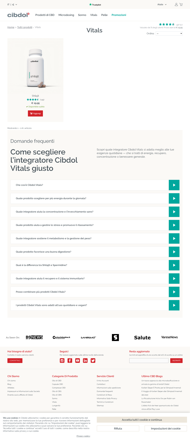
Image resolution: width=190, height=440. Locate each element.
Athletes (10, 388)
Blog (9, 384)
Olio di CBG (56, 391)
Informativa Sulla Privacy (107, 398)
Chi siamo (11, 381)
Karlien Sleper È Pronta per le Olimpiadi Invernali (161, 388)
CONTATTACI (15, 361)
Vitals (54, 402)
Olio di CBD (56, 381)
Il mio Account (103, 381)
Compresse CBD (59, 388)
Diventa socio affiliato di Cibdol (20, 395)
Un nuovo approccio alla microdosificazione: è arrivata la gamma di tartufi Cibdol (160, 382)
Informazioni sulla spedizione (109, 388)
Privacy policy (83, 436)
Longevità (56, 406)
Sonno (54, 398)
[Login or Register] (176, 4)
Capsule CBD (57, 384)
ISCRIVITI (176, 361)
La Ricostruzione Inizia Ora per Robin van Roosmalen (158, 400)
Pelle (54, 409)
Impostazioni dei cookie (166, 428)
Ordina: (150, 33)
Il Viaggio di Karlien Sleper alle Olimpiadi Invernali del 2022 (161, 393)
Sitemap (100, 406)
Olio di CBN (56, 395)
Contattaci (101, 384)
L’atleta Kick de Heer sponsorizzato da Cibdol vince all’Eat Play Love (159, 407)
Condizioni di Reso (104, 395)
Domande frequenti (105, 391)
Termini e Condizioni (105, 402)
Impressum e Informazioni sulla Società (23, 391)
